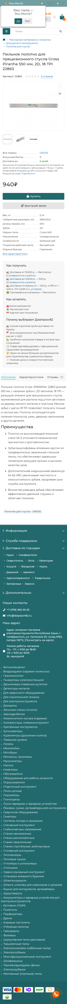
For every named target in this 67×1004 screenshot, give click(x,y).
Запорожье (13, 583)
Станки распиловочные (18, 838)
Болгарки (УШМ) (14, 905)
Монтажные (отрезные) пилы (22, 973)
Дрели (7, 918)
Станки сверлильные (17, 842)
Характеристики (31, 377)
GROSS (44, 152)
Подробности (28, 173)
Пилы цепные (12, 791)
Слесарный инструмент (19, 825)
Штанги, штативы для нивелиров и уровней (32, 884)
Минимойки (11, 748)
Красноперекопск (18, 578)
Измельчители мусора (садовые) (25, 718)
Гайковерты (11, 931)
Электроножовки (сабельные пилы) (27, 948)
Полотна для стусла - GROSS (22, 511)
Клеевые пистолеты (16, 922)
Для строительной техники (21, 697)
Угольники (10, 867)
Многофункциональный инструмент (27, 956)
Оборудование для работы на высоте (28, 778)
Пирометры (11, 795)
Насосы (8, 765)
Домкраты (10, 705)
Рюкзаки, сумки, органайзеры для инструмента (34, 808)
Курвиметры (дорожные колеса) (25, 735)
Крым (10, 555)
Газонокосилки (13, 675)
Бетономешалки (14, 667)
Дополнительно (18, 592)
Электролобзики (14, 952)
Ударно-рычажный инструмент (24, 872)
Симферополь (28, 555)
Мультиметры (12, 761)
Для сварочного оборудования (23, 692)
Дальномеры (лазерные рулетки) (25, 684)
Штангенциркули (14, 880)
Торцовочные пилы (16, 943)
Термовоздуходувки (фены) (21, 965)
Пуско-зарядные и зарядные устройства (30, 803)
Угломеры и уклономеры (20, 863)
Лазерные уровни (15, 739)
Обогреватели (13, 773)
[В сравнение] (59, 93)
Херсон (29, 583)
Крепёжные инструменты (20, 727)
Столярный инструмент (19, 850)
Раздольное (42, 578)
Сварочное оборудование (20, 812)
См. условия (33, 289)
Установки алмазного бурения (23, 876)
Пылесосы (10, 909)
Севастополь (14, 560)
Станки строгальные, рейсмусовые (26, 846)
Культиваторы (12, 731)
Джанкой (12, 572)
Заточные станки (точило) (20, 709)
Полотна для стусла (18, 46)
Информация (16, 530)
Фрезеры (9, 935)
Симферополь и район (21, 275)
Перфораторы (12, 914)
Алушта (11, 566)
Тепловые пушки (14, 859)
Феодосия (27, 566)
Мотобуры (10, 752)
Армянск (28, 572)
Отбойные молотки (16, 926)
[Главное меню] (42, 3)
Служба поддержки (21, 541)
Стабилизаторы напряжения (22, 829)
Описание (8, 377)
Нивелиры (10, 769)
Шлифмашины (13, 961)
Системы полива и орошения (23, 820)
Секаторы (9, 816)
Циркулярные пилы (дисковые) (24, 939)
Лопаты (8, 744)
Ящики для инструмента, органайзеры (28, 889)
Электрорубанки (14, 969)
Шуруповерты (12, 893)
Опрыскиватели (14, 782)
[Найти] (60, 31)
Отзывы (54, 377)
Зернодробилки (14, 714)
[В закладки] (59, 86)
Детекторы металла (16, 688)
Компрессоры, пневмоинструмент (26, 722)
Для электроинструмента (20, 701)
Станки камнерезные (17, 833)
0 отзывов (47, 76)
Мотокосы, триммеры (17, 756)
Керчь (43, 566)
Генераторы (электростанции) (23, 680)
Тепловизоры (12, 855)
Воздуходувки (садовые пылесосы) (26, 671)
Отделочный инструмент (19, 786)
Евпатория (46, 560)
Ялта (31, 560)
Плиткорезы (11, 799)
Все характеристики (15, 253)
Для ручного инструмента (22, 43)
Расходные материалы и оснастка (30, 39)
